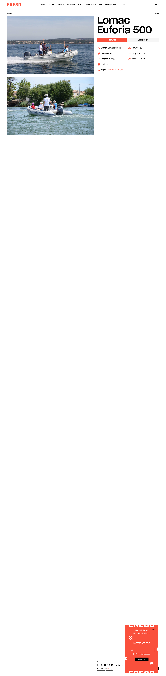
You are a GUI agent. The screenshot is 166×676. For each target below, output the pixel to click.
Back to (10, 13)
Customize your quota (105, 670)
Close (153, 629)
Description (143, 40)
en (156, 5)
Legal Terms (145, 654)
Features (112, 40)
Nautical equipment (75, 4)
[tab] (112, 40)
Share (157, 13)
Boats (43, 4)
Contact (122, 4)
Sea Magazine (110, 4)
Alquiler (51, 4)
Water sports (91, 4)
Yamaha (61, 4)
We (100, 4)
